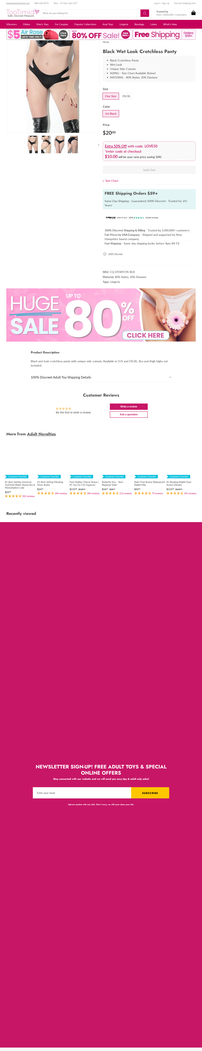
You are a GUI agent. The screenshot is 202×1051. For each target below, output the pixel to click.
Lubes (153, 24)
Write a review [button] (128, 406)
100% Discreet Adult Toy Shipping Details (61, 377)
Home (106, 41)
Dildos (26, 24)
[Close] (104, 181)
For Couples (61, 24)
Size (105, 89)
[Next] (97, 144)
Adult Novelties (41, 434)
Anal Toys (108, 24)
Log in (157, 3)
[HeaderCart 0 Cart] (193, 13)
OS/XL (126, 96)
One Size (110, 96)
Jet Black (110, 113)
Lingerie (123, 24)
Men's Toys (42, 24)
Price (106, 125)
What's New (170, 24)
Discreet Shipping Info (185, 3)
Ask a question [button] (129, 414)
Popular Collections (85, 24)
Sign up (165, 3)
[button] (13, 496)
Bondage (139, 24)
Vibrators (11, 24)
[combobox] (95, 13)
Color (106, 106)
